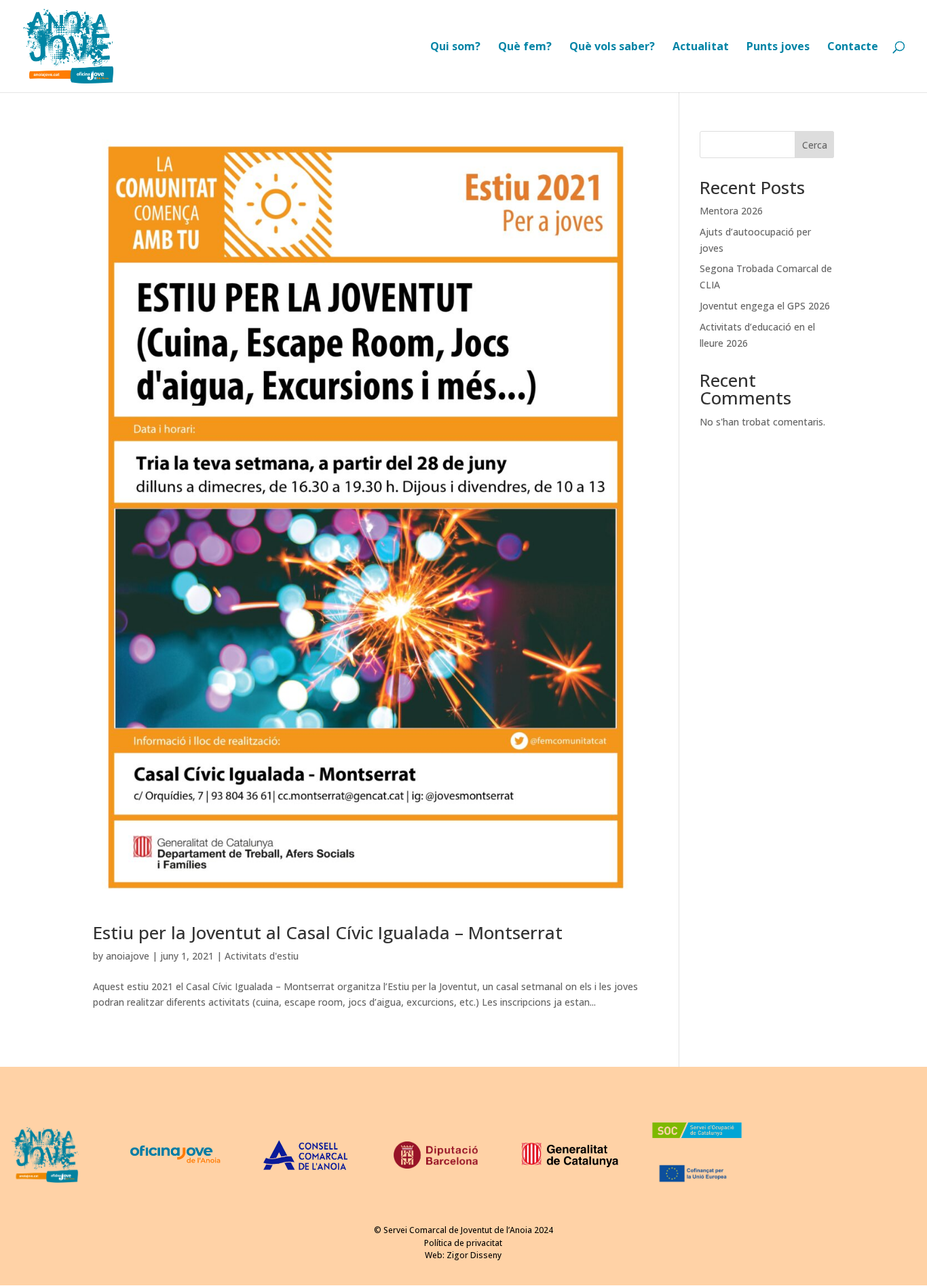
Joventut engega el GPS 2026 (765, 305)
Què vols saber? (612, 47)
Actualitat (701, 47)
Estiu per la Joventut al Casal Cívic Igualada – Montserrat (328, 932)
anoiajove (127, 955)
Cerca (814, 144)
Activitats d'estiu (262, 955)
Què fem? (525, 47)
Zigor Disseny (474, 1255)
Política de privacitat (463, 1243)
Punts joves (778, 47)
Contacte (852, 47)
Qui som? (455, 47)
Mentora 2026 (731, 210)
